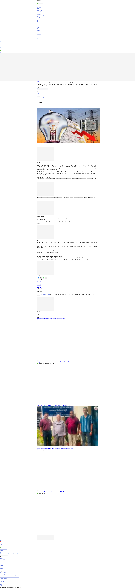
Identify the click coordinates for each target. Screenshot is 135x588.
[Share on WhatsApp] (43, 278)
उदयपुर (38, 81)
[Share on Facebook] (38, 278)
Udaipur (48, 294)
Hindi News (39, 294)
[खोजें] (38, 5)
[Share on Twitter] (41, 278)
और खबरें (39, 295)
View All (39, 312)
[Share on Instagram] (46, 278)
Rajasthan (44, 294)
